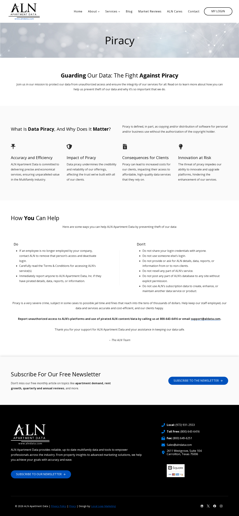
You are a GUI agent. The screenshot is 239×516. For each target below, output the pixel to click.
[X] (208, 506)
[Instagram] (221, 506)
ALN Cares (174, 11)
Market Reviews (149, 11)
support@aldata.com (205, 319)
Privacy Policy (58, 506)
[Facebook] (214, 506)
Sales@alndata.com (179, 445)
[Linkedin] (202, 506)
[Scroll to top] (230, 510)
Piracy (72, 506)
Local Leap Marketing (103, 506)
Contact (193, 11)
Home (78, 11)
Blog (129, 11)
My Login (218, 11)
